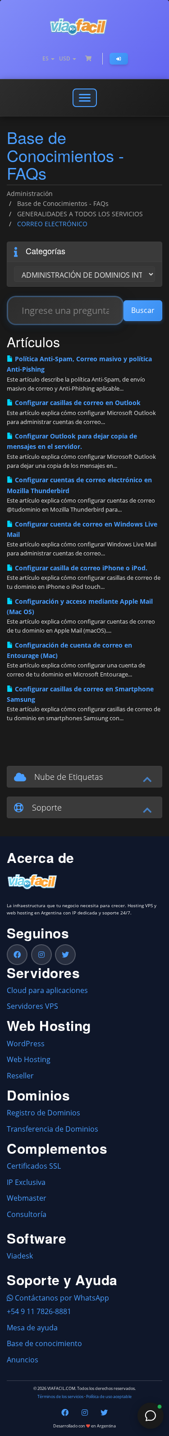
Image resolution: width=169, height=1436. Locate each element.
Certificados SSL (34, 1166)
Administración (30, 193)
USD (65, 58)
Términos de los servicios (60, 1396)
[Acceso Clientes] (119, 59)
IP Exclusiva (26, 1182)
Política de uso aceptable (109, 1396)
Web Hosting (28, 1059)
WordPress (26, 1044)
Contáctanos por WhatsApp (61, 1298)
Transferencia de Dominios (52, 1129)
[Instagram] (41, 954)
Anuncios (22, 1360)
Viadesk (20, 1256)
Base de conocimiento (44, 1343)
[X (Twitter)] (65, 954)
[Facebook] (17, 954)
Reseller (20, 1076)
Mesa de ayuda (32, 1328)
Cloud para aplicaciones (47, 990)
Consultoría (26, 1214)
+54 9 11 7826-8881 (39, 1311)
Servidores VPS (32, 1006)
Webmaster (26, 1198)
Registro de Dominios (43, 1113)
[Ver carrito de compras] (88, 59)
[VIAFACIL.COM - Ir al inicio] (85, 27)
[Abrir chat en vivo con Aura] (150, 1416)
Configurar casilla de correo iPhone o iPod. (80, 568)
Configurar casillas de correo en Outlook (77, 402)
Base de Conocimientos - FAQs (63, 203)
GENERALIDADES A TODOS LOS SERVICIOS (80, 214)
